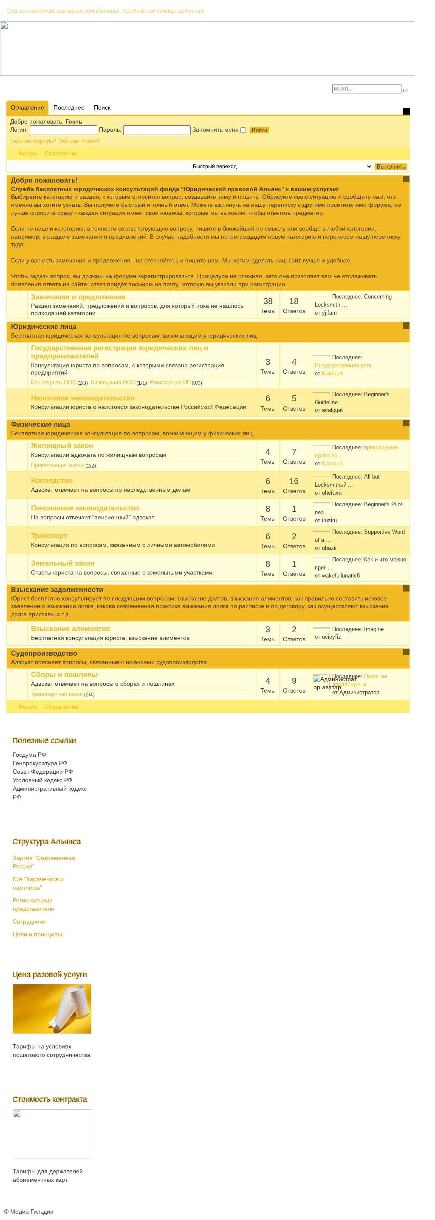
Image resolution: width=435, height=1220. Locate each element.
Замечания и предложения (78, 297)
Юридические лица (43, 326)
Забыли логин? (79, 141)
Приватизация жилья (58, 465)
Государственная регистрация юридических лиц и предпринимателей (119, 352)
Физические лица (40, 424)
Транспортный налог (57, 694)
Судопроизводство (44, 653)
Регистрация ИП (170, 382)
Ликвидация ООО (113, 382)
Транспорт (49, 536)
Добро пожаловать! (44, 180)
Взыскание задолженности (57, 589)
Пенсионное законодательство (85, 508)
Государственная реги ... (347, 365)
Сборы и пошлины (64, 675)
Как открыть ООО (53, 382)
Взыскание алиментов (70, 629)
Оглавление (62, 153)
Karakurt (332, 373)
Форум (27, 153)
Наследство (52, 481)
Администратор (359, 692)
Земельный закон (62, 563)
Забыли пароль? (33, 141)
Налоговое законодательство (83, 398)
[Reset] (405, 90)
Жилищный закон (62, 446)
